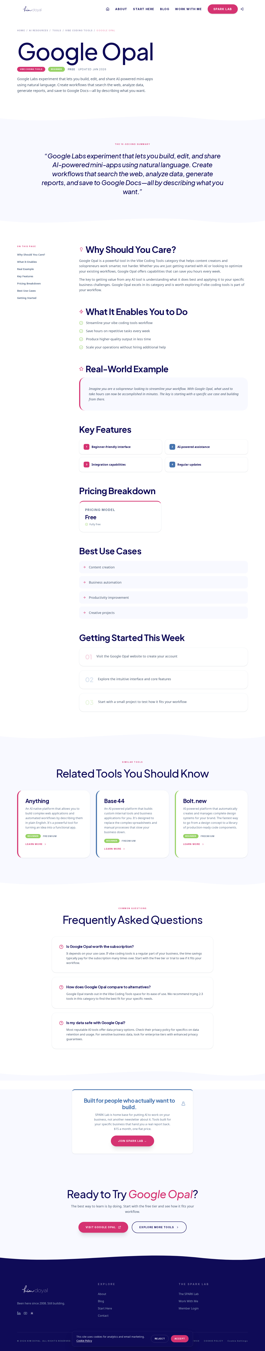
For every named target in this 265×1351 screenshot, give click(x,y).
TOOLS (56, 30)
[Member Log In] (242, 9)
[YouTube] (25, 1313)
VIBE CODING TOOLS (78, 30)
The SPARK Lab (189, 1294)
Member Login (189, 1308)
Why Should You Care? (31, 254)
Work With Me (188, 9)
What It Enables (27, 262)
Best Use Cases (26, 290)
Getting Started (26, 298)
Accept (180, 1338)
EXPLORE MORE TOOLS (156, 1227)
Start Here (143, 9)
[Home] (107, 9)
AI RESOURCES (38, 30)
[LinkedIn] (19, 1313)
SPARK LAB (222, 9)
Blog (164, 9)
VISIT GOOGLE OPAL (101, 1227)
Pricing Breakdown (29, 283)
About (121, 9)
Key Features (25, 276)
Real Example (25, 269)
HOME (21, 30)
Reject (160, 1338)
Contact (103, 1316)
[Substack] (32, 1313)
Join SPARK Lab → (132, 1140)
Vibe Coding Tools (31, 69)
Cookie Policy (84, 1340)
